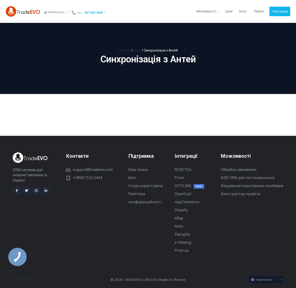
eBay (179, 218)
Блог (132, 177)
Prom (179, 177)
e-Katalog (183, 242)
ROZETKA (183, 169)
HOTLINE (183, 185)
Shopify (181, 209)
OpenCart (183, 193)
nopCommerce (187, 201)
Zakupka (182, 234)
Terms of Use (22, 280)
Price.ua (181, 250)
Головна (124, 50)
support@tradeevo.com (93, 169)
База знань (138, 169)
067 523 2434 (94, 12)
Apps (137, 50)
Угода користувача (145, 185)
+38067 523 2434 (87, 177)
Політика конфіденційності (145, 197)
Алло (179, 226)
